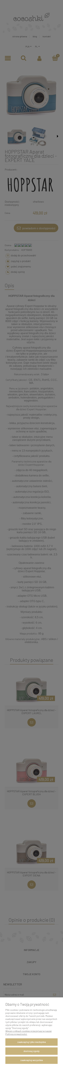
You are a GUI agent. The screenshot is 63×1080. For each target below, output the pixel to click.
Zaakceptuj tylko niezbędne (31, 1042)
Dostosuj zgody (31, 1051)
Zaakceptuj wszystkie (31, 1060)
